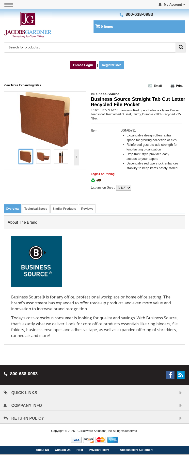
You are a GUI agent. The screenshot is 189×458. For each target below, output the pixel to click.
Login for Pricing (102, 174)
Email (158, 86)
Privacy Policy (99, 450)
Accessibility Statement (136, 450)
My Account (173, 4)
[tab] (12, 208)
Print (179, 86)
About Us (42, 450)
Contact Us (63, 450)
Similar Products (64, 208)
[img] (28, 25)
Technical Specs (35, 208)
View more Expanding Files (22, 85)
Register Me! (111, 65)
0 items (107, 27)
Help (80, 450)
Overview (12, 208)
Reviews (87, 208)
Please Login (83, 65)
